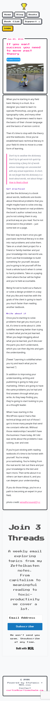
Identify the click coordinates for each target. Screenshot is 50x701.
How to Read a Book (18, 182)
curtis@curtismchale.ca (25, 690)
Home (7, 14)
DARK (7, 28)
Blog (20, 14)
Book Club (12, 21)
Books (33, 14)
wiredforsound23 (29, 502)
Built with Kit (25, 648)
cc (39, 502)
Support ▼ (32, 21)
